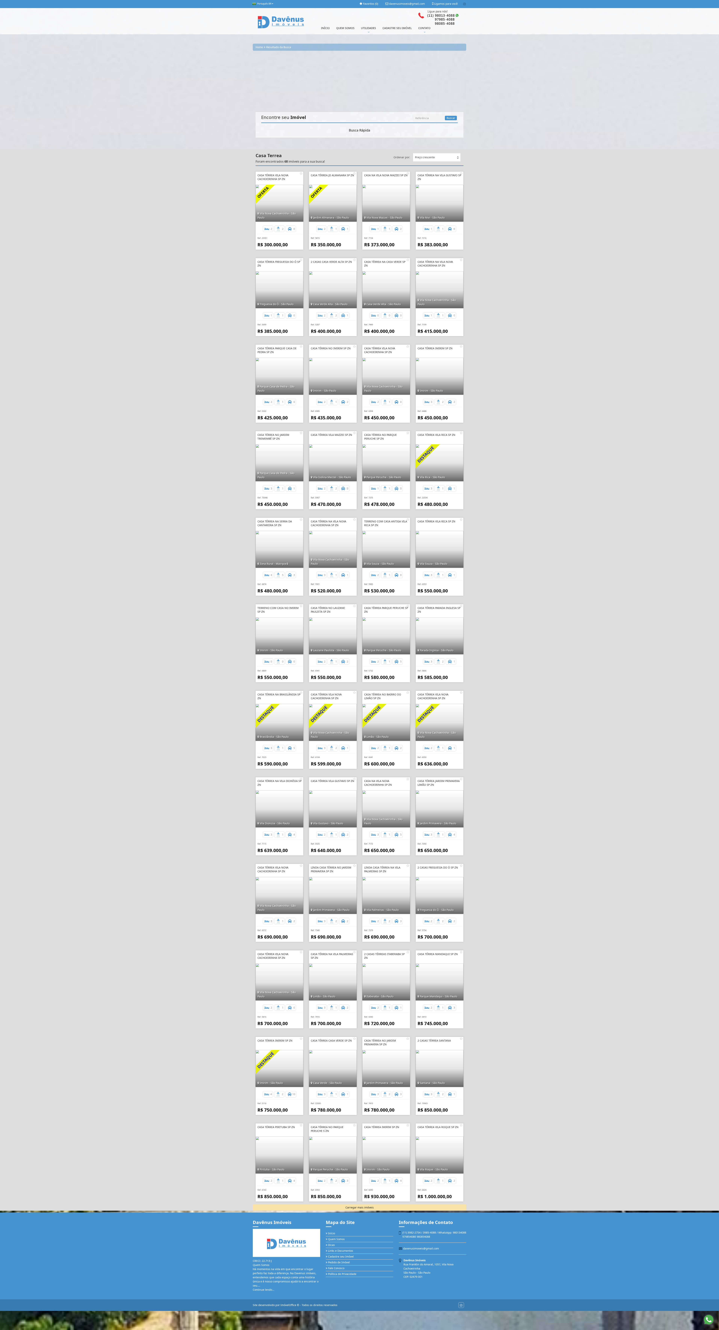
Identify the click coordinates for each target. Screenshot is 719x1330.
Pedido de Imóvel (338, 1262)
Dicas (331, 1245)
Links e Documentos (340, 1250)
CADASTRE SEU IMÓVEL (397, 28)
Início (331, 1233)
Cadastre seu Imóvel (340, 1256)
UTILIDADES (368, 28)
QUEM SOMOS (345, 28)
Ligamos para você (445, 3)
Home (259, 47)
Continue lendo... (263, 1289)
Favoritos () (370, 3)
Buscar (451, 118)
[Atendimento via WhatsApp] (708, 1319)
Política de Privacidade (341, 1274)
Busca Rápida (359, 130)
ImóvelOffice (288, 1305)
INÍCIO (325, 28)
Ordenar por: (402, 157)
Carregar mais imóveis (359, 1207)
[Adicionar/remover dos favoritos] (301, 173)
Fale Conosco (335, 1268)
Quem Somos (336, 1239)
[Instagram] (464, 4)
